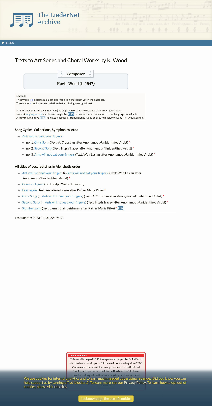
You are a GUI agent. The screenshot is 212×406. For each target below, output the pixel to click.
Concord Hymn (33, 184)
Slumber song (31, 208)
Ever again (29, 190)
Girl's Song (41, 142)
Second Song (43, 148)
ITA (120, 208)
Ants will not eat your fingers (42, 136)
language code (34, 114)
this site (60, 386)
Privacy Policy (135, 382)
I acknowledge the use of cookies (106, 398)
